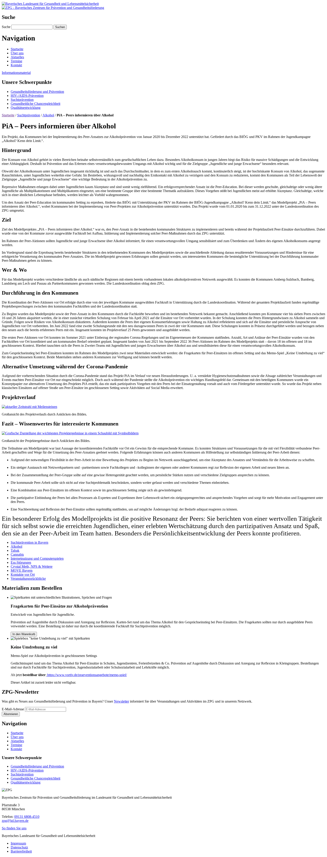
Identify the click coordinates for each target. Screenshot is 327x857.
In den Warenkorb (23, 634)
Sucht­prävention (28, 115)
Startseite (8, 115)
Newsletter (121, 701)
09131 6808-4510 (26, 817)
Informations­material (16, 73)
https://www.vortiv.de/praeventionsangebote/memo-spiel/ (86, 675)
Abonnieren (11, 714)
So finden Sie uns (14, 828)
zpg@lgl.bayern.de (15, 821)
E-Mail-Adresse (13, 709)
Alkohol (48, 115)
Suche (6, 27)
